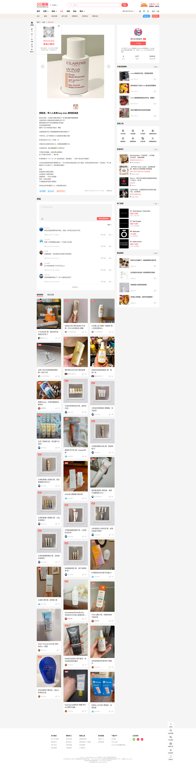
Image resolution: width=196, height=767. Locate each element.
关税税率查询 (152, 133)
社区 (38, 16)
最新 (45, 16)
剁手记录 (64, 16)
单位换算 (132, 133)
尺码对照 (123, 133)
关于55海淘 (55, 739)
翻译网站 (123, 141)
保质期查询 (133, 141)
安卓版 (113, 739)
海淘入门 (101, 739)
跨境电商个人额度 (85, 742)
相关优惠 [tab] (50, 295)
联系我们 (69, 742)
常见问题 (69, 739)
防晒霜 (43, 191)
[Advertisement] (138, 324)
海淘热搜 (101, 742)
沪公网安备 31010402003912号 (98, 762)
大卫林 (46, 251)
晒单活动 (95, 16)
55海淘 (42, 5)
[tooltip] (48, 38)
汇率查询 (142, 133)
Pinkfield (46, 228)
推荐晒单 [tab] (40, 295)
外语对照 (142, 141)
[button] (54, 5)
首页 (38, 22)
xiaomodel (47, 239)
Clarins (52, 191)
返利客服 (69, 745)
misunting (47, 275)
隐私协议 (54, 742)
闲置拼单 (75, 16)
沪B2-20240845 (96, 759)
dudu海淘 (47, 263)
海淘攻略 (54, 16)
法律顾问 (69, 748)
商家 (53, 11)
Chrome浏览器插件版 (118, 745)
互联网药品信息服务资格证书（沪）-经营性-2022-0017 (117, 759)
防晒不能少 (62, 191)
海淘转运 (85, 16)
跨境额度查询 (152, 141)
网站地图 (54, 748)
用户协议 (54, 745)
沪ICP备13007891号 (69, 759)
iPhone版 (114, 742)
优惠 (45, 11)
